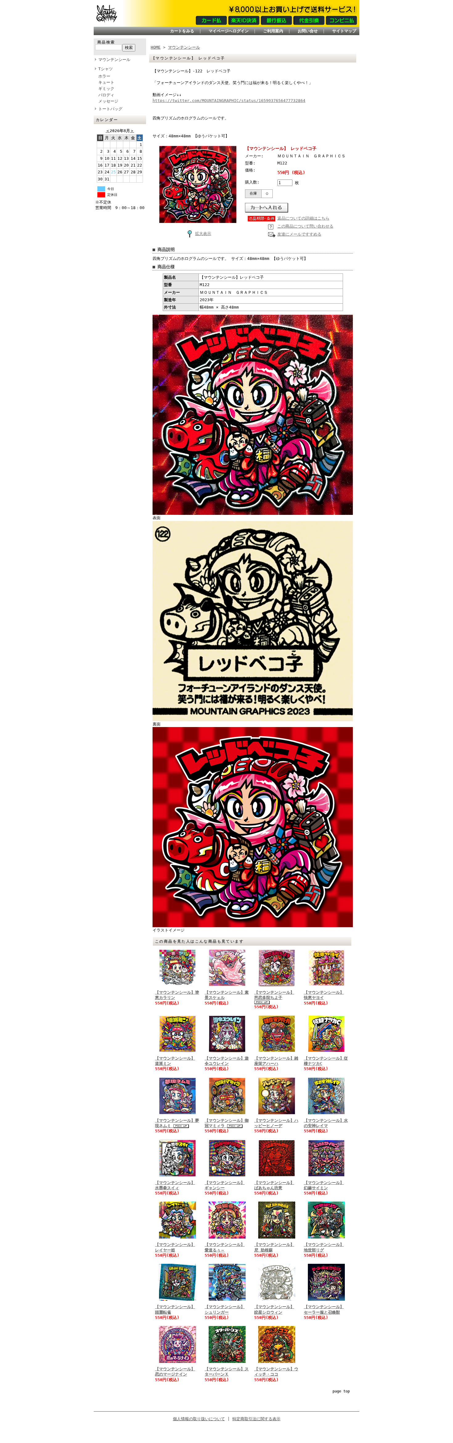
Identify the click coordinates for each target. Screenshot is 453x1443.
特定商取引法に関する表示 (256, 1419)
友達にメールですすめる (299, 234)
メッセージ (108, 101)
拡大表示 (203, 233)
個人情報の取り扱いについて (199, 1419)
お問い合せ (308, 31)
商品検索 (106, 42)
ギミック (106, 88)
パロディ (106, 95)
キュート (106, 82)
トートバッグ (110, 109)
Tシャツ (105, 69)
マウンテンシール (114, 59)
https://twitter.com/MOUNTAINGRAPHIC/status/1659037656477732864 (229, 100)
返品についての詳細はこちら (303, 218)
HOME (156, 47)
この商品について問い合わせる (305, 226)
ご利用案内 (273, 31)
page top (341, 1391)
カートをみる (182, 31)
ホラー (104, 76)
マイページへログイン (229, 31)
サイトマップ (344, 31)
